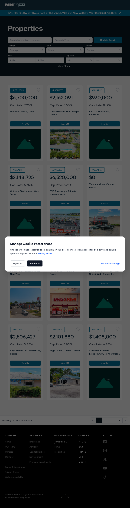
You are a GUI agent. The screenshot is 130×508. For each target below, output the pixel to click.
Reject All (17, 263)
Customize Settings (110, 263)
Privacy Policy (45, 253)
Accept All (34, 263)
